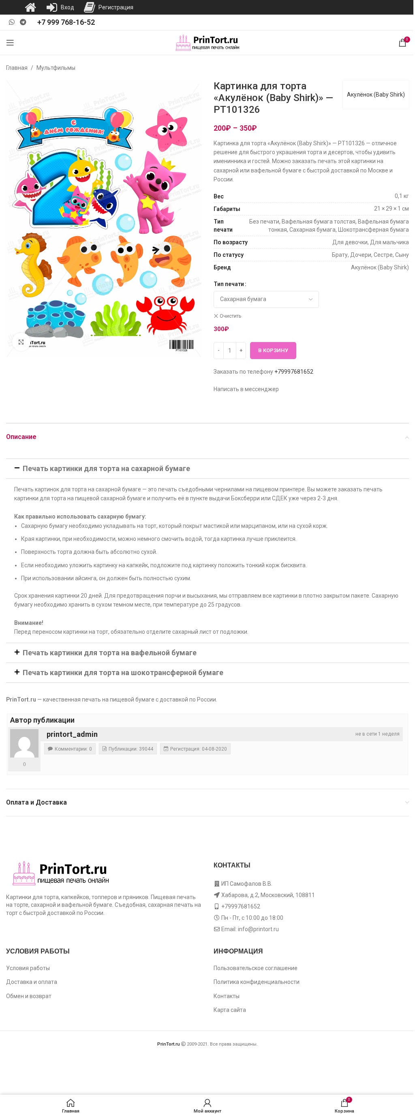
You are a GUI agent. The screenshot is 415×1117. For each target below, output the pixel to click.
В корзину (273, 350)
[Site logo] (207, 42)
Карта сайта (230, 1010)
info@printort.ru (258, 929)
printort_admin (72, 734)
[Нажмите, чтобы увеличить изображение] (21, 342)
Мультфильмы (55, 68)
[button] (207, 468)
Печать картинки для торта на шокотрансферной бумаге (123, 672)
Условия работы (28, 968)
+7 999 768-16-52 (66, 22)
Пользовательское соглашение (255, 968)
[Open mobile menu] (10, 42)
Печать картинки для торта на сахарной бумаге (106, 468)
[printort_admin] (24, 743)
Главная (17, 68)
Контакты (227, 996)
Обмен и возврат (28, 996)
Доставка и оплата (31, 982)
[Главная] (30, 7)
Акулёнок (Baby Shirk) (376, 94)
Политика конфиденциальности (256, 982)
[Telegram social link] (23, 22)
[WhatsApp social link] (11, 22)
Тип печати (229, 284)
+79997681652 (293, 371)
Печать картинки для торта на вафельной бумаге (110, 652)
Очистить (230, 316)
